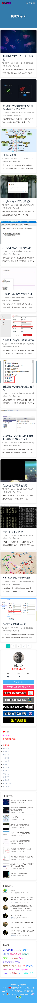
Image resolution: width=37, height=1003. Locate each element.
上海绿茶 (6, 761)
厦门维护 (6, 767)
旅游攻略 (21, 965)
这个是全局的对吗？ (17, 915)
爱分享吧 (6, 771)
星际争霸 (15, 970)
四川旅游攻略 (9, 155)
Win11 (20, 973)
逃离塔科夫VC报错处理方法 (16, 201)
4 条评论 (18, 492)
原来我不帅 (7, 783)
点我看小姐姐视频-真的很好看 (18, 687)
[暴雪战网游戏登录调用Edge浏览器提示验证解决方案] (6, 810)
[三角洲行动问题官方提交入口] (6, 842)
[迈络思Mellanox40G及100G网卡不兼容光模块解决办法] (6, 866)
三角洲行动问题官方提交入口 (17, 294)
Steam (5, 973)
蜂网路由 (13, 973)
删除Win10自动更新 (11, 962)
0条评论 (17, 66)
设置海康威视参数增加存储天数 (18, 340)
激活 (21, 958)
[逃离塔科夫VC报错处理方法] (6, 826)
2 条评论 (18, 538)
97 (24, 646)
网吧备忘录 (29, 63)
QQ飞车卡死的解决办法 (14, 624)
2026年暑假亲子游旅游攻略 (16, 578)
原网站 (12, 890)
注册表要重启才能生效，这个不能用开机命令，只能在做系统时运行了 (21, 898)
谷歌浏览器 (29, 973)
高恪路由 (8, 949)
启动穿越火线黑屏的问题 (14, 485)
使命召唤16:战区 (9, 966)
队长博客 (6, 777)
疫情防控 (24, 969)
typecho (17, 950)
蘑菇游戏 (6, 780)
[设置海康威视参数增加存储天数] (6, 850)
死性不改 (6, 745)
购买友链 (6, 736)
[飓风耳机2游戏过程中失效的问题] (6, 802)
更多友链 (6, 787)
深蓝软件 (6, 752)
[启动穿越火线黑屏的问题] (6, 874)
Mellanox (14, 958)
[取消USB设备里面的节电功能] (6, 834)
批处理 (6, 954)
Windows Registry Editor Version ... (22, 924)
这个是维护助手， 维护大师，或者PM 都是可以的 (22, 932)
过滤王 (6, 958)
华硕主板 (26, 950)
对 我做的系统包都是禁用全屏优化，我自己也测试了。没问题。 (21, 907)
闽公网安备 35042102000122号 (20, 994)
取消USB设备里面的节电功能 (17, 247)
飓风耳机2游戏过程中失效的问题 (17, 58)
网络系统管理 (15, 954)
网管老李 (6, 755)
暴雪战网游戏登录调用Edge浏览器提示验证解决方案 (17, 107)
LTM (9, 988)
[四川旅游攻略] (6, 818)
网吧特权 (29, 966)
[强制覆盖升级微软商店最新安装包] (6, 858)
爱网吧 (5, 764)
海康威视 (26, 954)
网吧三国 (6, 748)
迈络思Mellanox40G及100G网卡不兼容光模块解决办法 (17, 438)
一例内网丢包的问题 (12, 531)
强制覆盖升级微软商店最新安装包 (18, 388)
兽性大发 (9, 66)
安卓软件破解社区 (9, 739)
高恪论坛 (6, 774)
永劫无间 (7, 969)
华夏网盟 (6, 758)
